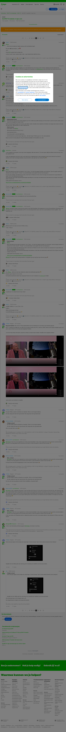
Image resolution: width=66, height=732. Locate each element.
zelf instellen (43, 95)
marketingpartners (22, 87)
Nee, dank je (25, 100)
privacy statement (30, 92)
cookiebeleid (21, 92)
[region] (33, 87)
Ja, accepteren (42, 100)
